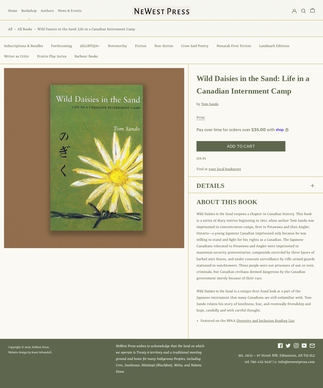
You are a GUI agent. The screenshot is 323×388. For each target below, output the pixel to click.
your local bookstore (225, 169)
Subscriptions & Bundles (23, 46)
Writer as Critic (16, 57)
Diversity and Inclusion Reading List (265, 321)
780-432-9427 (261, 362)
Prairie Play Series (51, 57)
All (10, 29)
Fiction (140, 46)
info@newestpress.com (296, 362)
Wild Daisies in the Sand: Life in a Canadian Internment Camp (86, 29)
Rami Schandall (41, 352)
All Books (24, 29)
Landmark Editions (274, 46)
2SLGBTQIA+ (90, 46)
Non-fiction (163, 46)
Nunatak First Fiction (234, 46)
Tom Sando (209, 104)
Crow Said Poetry (195, 46)
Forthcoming (61, 46)
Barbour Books (86, 57)
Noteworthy (117, 46)
